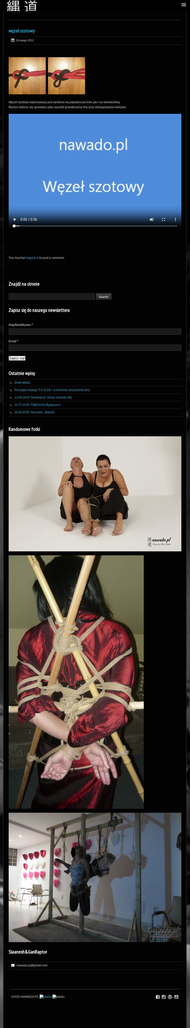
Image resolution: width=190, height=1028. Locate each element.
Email (13, 341)
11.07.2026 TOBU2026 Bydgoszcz (37, 405)
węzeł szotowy (22, 30)
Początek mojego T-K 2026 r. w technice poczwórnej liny (52, 390)
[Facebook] (158, 997)
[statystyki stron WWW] (46, 997)
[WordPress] (170, 997)
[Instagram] (164, 997)
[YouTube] (176, 997)
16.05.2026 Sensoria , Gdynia (34, 412)
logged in (32, 258)
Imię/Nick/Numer (21, 325)
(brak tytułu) (22, 382)
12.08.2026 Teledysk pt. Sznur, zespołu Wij (43, 397)
